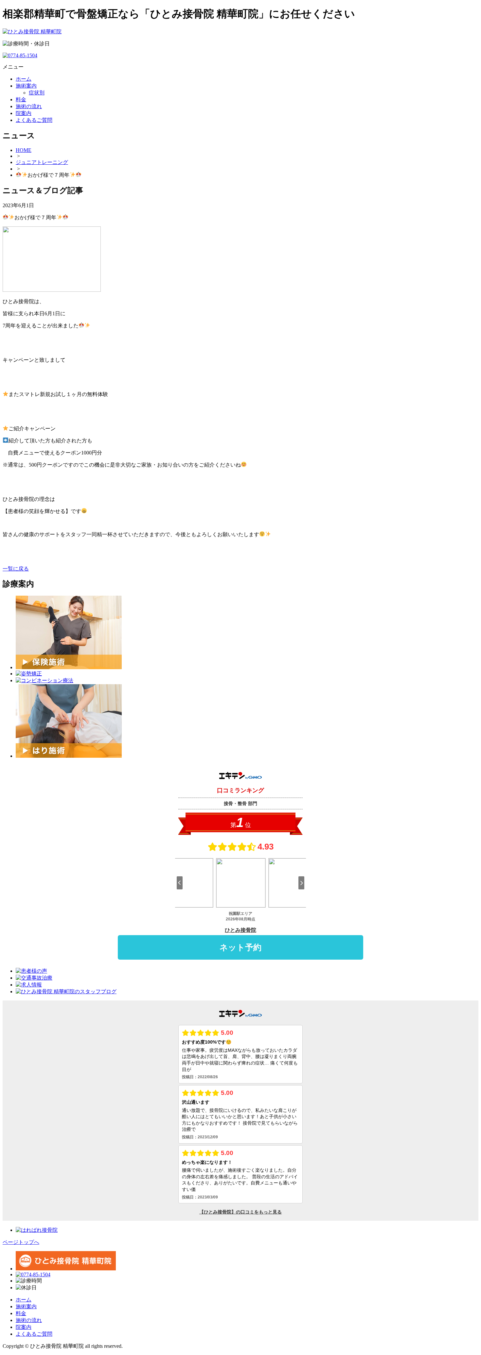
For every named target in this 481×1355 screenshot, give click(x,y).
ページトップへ (21, 1242)
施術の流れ (29, 1320)
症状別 (37, 92)
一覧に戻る (16, 568)
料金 (21, 1313)
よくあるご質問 (34, 1334)
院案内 (23, 1327)
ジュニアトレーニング (42, 162)
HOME (23, 150)
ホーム (23, 1299)
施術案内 (26, 1306)
